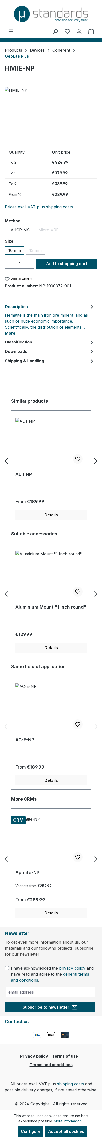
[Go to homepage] (51, 14)
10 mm (14, 250)
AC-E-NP (24, 739)
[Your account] (79, 31)
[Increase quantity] (29, 264)
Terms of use (65, 1056)
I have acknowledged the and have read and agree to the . (52, 974)
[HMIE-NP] (51, 115)
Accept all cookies (66, 1131)
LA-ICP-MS (19, 230)
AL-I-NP (23, 474)
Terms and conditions (51, 1064)
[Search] (55, 31)
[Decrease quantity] (10, 264)
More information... (69, 1121)
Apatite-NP (27, 872)
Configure (31, 1131)
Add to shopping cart (66, 263)
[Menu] (11, 31)
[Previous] (6, 461)
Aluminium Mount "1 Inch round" (50, 607)
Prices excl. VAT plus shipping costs (39, 206)
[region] (51, 115)
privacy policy (72, 968)
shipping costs (70, 1083)
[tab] (50, 319)
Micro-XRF (50, 231)
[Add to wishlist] (78, 459)
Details (51, 514)
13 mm (37, 251)
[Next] (96, 461)
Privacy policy (34, 1056)
